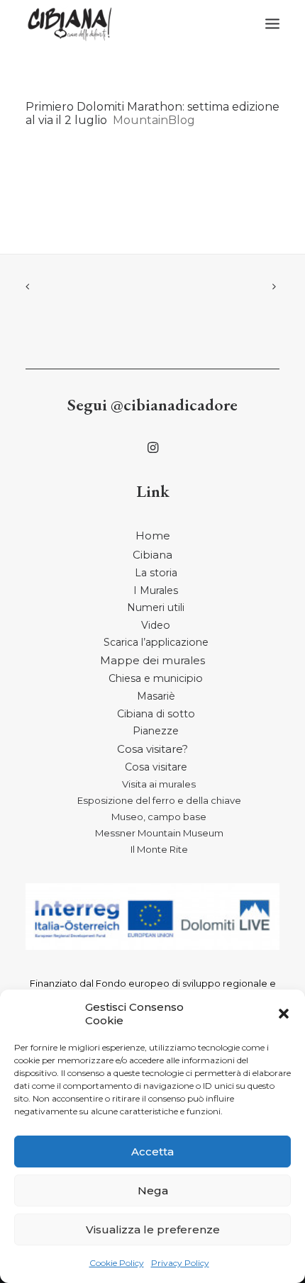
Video (155, 625)
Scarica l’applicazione (156, 642)
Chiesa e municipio (156, 678)
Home (152, 535)
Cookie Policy (116, 1262)
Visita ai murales (159, 784)
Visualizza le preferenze (153, 1229)
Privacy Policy (180, 1262)
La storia (156, 572)
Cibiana (152, 554)
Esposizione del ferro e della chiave (159, 800)
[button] (284, 1014)
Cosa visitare (156, 767)
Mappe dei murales (152, 660)
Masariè (156, 696)
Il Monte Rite (159, 849)
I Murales (155, 590)
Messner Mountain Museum (159, 833)
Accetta (152, 1151)
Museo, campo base (158, 816)
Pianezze (156, 730)
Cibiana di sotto (156, 713)
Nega (153, 1190)
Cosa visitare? (152, 749)
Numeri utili (155, 607)
